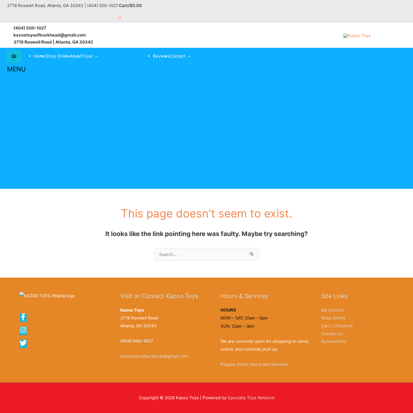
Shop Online (58, 56)
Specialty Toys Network (251, 397)
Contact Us (332, 333)
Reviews (161, 56)
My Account (332, 310)
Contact (177, 56)
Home (40, 56)
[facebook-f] (25, 318)
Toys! (87, 56)
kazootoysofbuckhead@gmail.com (154, 356)
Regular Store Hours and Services (254, 364)
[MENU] (14, 56)
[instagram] (25, 332)
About (76, 56)
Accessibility (333, 341)
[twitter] (24, 345)
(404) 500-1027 (136, 341)
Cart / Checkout (337, 325)
